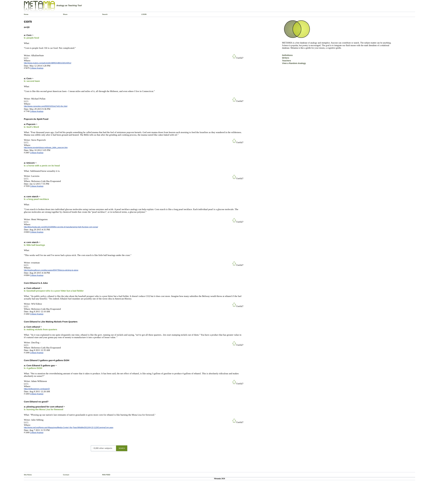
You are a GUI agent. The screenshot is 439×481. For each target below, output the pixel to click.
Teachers (286, 60)
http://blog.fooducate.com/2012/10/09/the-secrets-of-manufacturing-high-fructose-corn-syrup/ (61, 227)
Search (105, 14)
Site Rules (28, 475)
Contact (66, 475)
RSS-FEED (106, 475)
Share (65, 14)
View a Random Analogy (294, 63)
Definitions (287, 55)
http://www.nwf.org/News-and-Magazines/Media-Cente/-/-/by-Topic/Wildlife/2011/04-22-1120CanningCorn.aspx (68, 427)
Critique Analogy (36, 68)
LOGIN (143, 14)
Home (26, 14)
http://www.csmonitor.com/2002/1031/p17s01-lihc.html (45, 106)
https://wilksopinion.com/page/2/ (37, 389)
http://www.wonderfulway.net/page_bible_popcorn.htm (46, 148)
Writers (285, 58)
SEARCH (122, 448)
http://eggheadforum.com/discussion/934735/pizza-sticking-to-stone (51, 270)
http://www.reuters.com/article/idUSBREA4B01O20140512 (47, 63)
